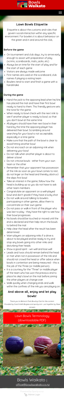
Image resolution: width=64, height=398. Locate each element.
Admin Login (33, 394)
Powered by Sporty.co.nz (32, 391)
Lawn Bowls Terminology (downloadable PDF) (32, 318)
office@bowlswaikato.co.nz (33, 384)
